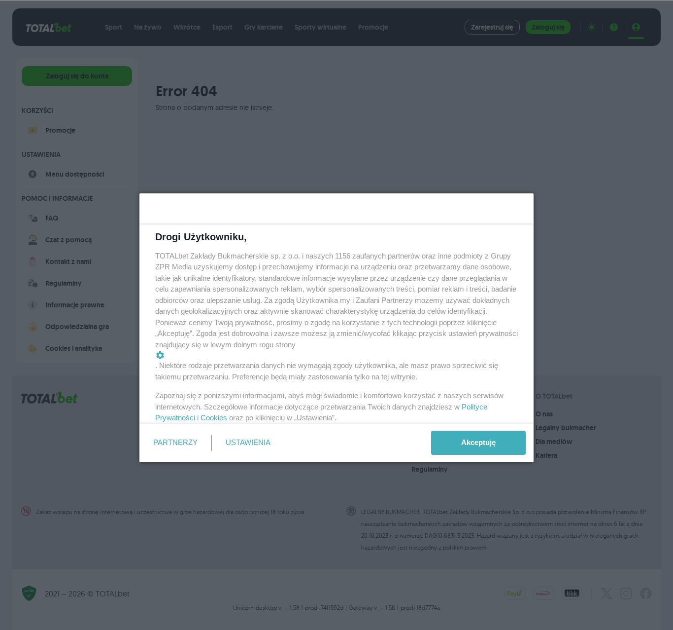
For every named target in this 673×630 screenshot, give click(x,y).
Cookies (214, 417)
